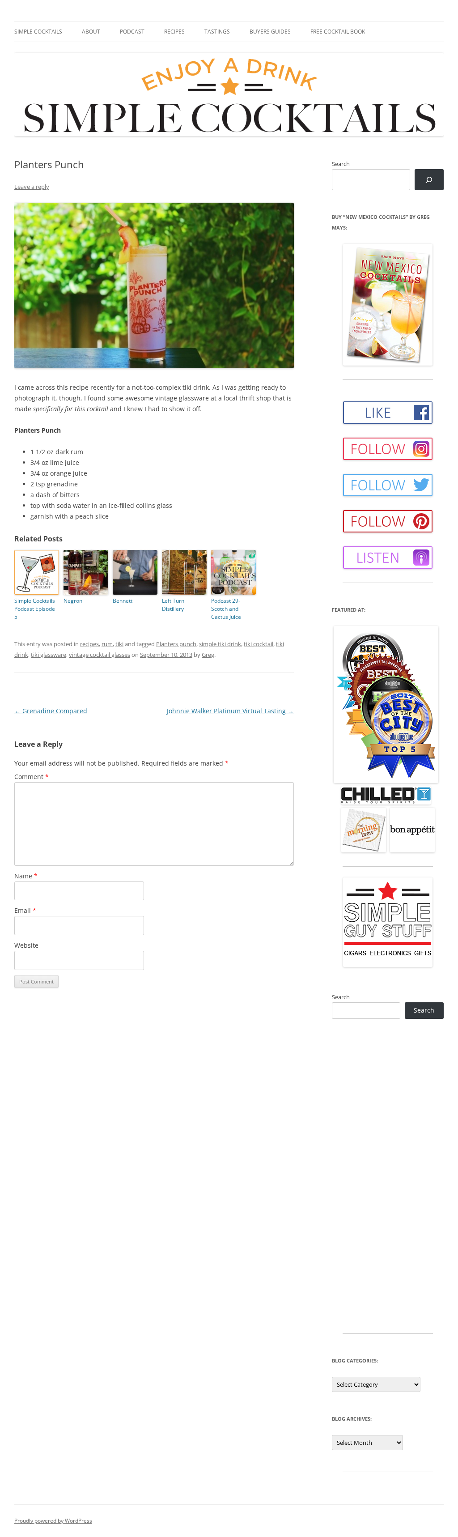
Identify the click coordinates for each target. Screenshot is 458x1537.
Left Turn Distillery (173, 605)
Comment (31, 776)
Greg (208, 655)
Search (341, 164)
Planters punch (176, 644)
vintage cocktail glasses (99, 655)
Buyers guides (270, 31)
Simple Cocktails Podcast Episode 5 (34, 609)
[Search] (429, 179)
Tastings (217, 31)
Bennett (122, 601)
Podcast (132, 31)
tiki (119, 644)
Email (25, 910)
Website (26, 945)
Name (26, 876)
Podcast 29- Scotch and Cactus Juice (226, 609)
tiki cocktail (258, 644)
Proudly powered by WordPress (53, 1520)
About (91, 31)
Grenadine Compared (50, 711)
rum (107, 644)
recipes (89, 644)
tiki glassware (48, 655)
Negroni (74, 601)
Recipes (174, 31)
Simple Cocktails (38, 31)
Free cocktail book (337, 31)
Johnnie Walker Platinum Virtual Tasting (230, 711)
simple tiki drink (220, 644)
